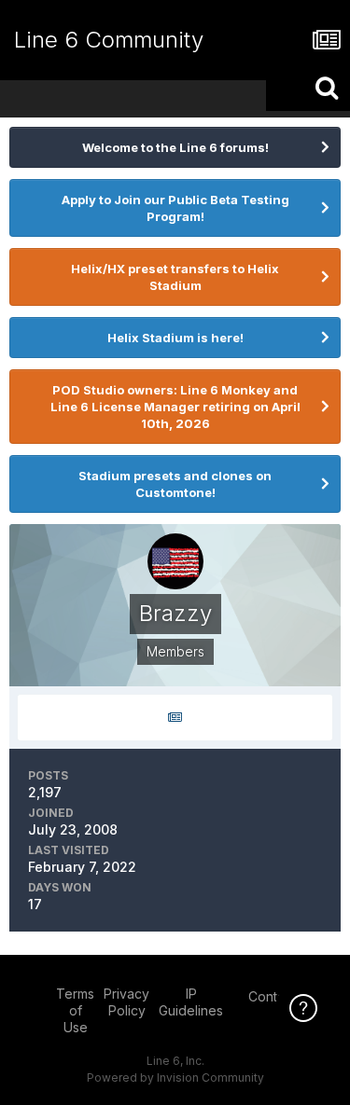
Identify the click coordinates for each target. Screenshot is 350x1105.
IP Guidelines (191, 1002)
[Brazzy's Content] (175, 717)
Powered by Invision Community (175, 1077)
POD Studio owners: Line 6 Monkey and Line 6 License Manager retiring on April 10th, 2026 (175, 406)
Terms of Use (75, 1010)
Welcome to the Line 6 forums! (175, 147)
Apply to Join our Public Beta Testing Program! (175, 208)
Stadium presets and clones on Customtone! (175, 484)
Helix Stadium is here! (175, 337)
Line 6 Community (108, 39)
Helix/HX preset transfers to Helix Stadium (175, 277)
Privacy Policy (126, 1002)
